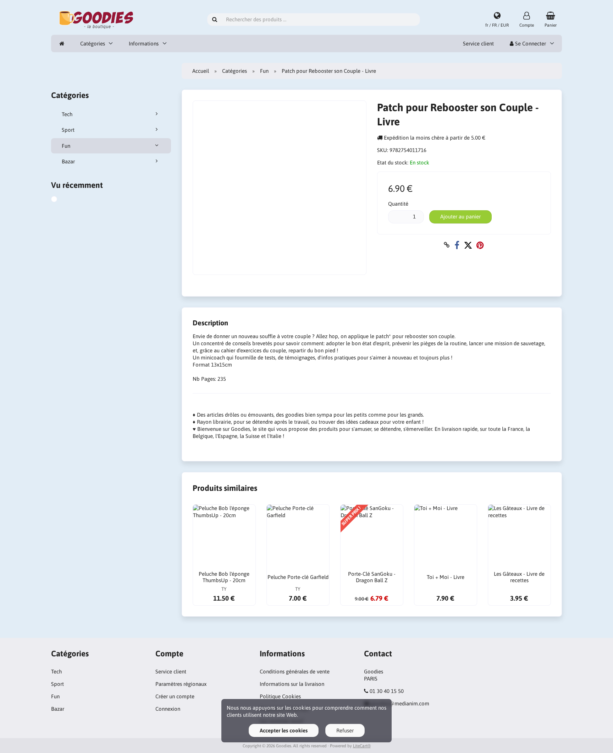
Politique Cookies (280, 696)
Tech (67, 114)
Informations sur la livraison (292, 684)
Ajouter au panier (460, 216)
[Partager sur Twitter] (468, 245)
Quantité (398, 204)
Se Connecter (530, 43)
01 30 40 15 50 (387, 691)
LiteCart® (362, 745)
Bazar (68, 161)
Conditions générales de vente (295, 671)
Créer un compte (174, 696)
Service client (478, 43)
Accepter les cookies (284, 730)
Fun (66, 146)
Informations (144, 43)
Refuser (345, 730)
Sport (68, 130)
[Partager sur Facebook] (456, 245)
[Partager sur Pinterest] (480, 245)
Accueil (200, 71)
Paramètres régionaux (180, 684)
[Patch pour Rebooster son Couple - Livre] (62, 200)
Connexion (167, 709)
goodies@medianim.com (400, 703)
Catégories (92, 43)
